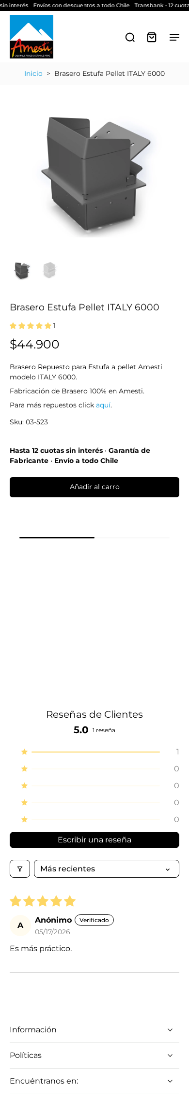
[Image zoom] (94, 169)
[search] (130, 36)
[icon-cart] (151, 36)
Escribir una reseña (94, 839)
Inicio (33, 73)
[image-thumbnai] (22, 270)
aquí (103, 405)
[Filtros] (20, 869)
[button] (31, 326)
